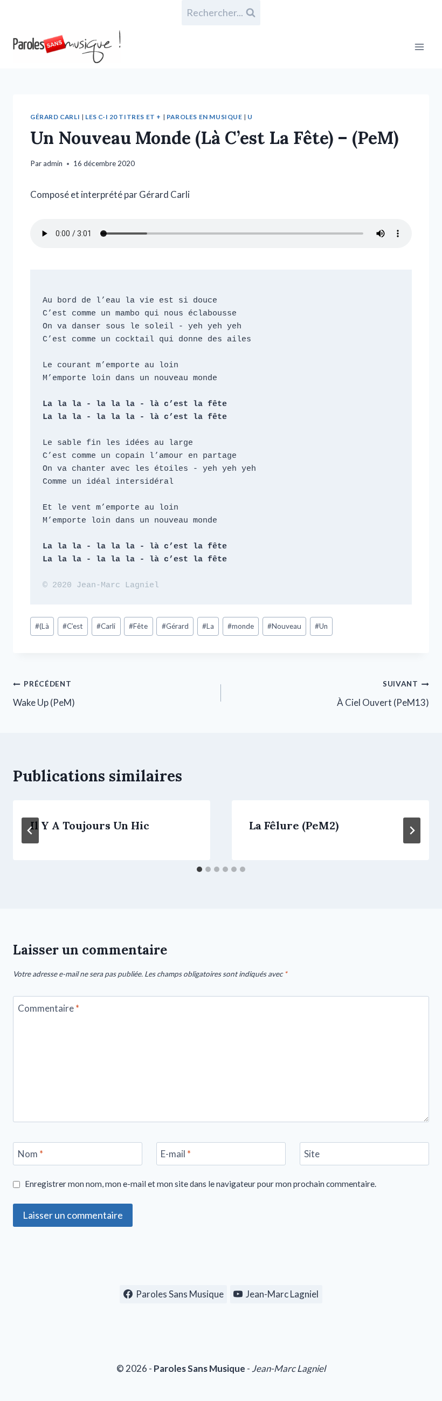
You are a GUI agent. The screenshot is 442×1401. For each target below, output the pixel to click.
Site (312, 1153)
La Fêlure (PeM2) (294, 825)
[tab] (199, 869)
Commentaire (48, 1008)
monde (240, 626)
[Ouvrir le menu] (419, 46)
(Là (42, 626)
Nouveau (284, 626)
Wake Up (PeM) (44, 693)
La (208, 626)
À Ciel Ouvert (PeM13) (383, 693)
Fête (138, 626)
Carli (105, 626)
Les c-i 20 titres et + (123, 117)
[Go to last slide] (30, 830)
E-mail (176, 1153)
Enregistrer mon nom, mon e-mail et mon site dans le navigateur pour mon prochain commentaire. (200, 1184)
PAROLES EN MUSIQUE (205, 117)
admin (53, 163)
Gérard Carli (55, 117)
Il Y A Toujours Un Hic (89, 825)
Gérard (175, 626)
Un (321, 626)
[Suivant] (411, 830)
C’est (73, 626)
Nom (30, 1153)
